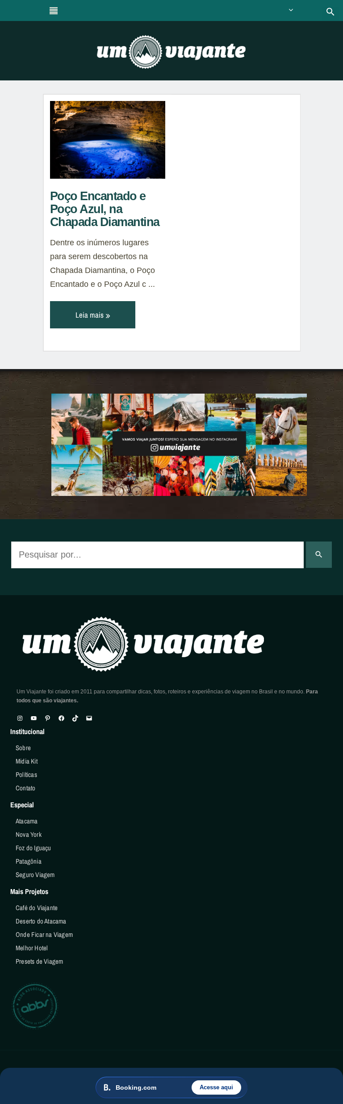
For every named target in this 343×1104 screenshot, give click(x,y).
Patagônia (29, 861)
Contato (25, 788)
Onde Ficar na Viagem (44, 934)
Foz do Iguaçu (33, 847)
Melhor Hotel (32, 948)
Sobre (23, 747)
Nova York (29, 834)
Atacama (27, 821)
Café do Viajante (37, 907)
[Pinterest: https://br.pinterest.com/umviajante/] (47, 718)
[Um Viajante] (171, 55)
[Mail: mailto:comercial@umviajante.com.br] (89, 718)
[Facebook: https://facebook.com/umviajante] (61, 718)
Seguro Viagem (35, 874)
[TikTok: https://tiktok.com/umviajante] (75, 718)
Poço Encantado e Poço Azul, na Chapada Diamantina (104, 209)
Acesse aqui (216, 1087)
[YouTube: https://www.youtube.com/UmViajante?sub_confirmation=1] (33, 718)
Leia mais (90, 315)
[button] (330, 11)
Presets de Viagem (39, 961)
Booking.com (136, 1087)
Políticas (26, 774)
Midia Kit (27, 761)
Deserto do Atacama (41, 921)
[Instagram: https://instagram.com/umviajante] (20, 718)
